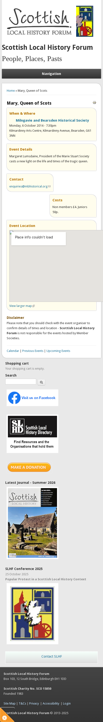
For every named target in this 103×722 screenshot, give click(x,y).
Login (67, 703)
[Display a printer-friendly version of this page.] (94, 102)
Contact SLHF (51, 656)
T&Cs (22, 703)
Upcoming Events (58, 351)
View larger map (22, 306)
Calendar (13, 351)
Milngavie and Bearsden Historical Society (52, 120)
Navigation (51, 74)
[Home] (40, 37)
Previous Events (32, 351)
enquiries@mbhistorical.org (30, 186)
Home (11, 90)
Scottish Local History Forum (47, 47)
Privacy (34, 703)
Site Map (10, 703)
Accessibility (51, 703)
